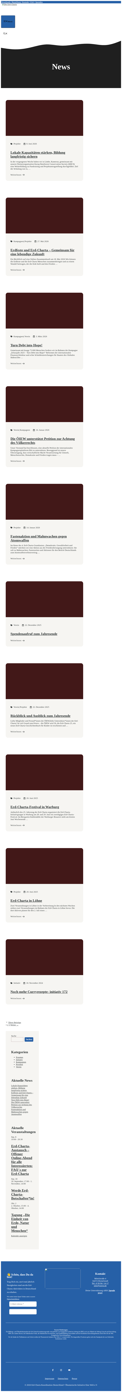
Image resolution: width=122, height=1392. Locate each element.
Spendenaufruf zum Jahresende (33, 634)
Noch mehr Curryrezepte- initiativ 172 (39, 992)
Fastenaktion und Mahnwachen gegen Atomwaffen (19, 1111)
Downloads (5, 2)
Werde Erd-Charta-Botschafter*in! (22, 1194)
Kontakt (25, 2)
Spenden (39, 2)
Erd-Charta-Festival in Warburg (34, 807)
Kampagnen (21, 1062)
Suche (13, 1036)
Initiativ (19, 1060)
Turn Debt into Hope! (26, 345)
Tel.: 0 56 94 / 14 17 (100, 1283)
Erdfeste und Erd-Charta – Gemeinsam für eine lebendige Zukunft (42, 252)
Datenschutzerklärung (13, 1299)
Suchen (29, 1039)
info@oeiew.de (100, 1286)
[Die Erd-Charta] (9, 4)
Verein (18, 1067)
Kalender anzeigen (19, 1236)
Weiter (14, 1025)
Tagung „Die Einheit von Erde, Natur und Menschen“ (20, 1223)
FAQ (32, 2)
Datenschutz (63, 1378)
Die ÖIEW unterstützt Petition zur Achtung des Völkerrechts (21, 1104)
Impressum (49, 1378)
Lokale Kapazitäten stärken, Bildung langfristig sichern (19, 1088)
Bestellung (16, 2)
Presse (74, 1378)
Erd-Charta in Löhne (26, 900)
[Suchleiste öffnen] (5, 34)
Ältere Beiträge (14, 1022)
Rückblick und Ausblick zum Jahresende (40, 716)
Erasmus (19, 1057)
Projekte (19, 1064)
